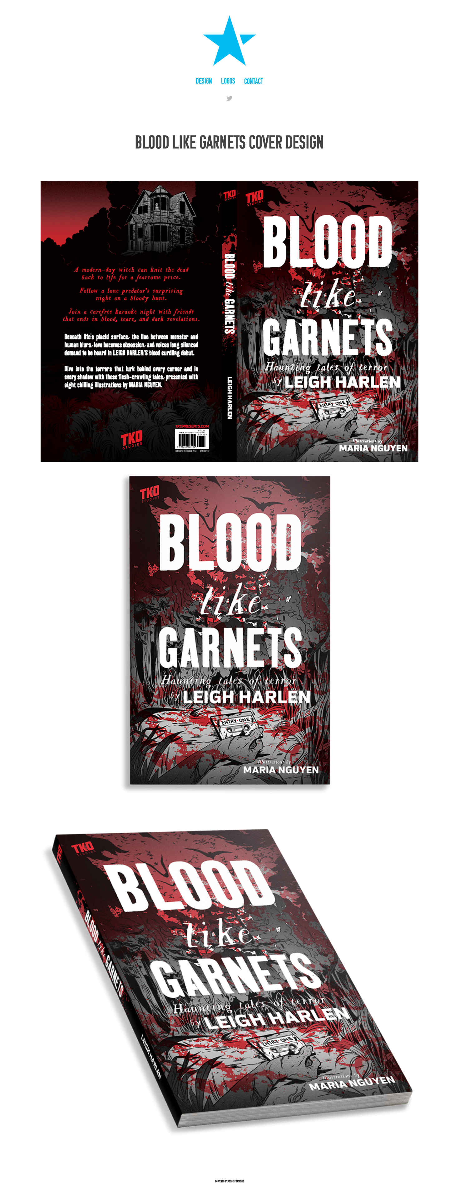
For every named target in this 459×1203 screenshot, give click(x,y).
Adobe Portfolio (236, 1181)
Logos (228, 81)
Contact (253, 81)
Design (204, 81)
